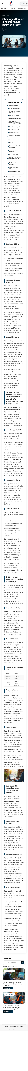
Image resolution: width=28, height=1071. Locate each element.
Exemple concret (13, 154)
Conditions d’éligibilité (14, 108)
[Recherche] (23, 3)
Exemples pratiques (14, 132)
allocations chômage (11, 199)
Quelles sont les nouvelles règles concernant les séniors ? (14, 159)
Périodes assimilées (14, 143)
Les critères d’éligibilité (15, 127)
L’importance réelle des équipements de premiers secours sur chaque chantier (12, 1007)
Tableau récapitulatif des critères (14, 146)
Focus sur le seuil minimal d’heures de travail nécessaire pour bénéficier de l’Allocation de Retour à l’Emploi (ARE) (14, 121)
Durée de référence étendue (14, 163)
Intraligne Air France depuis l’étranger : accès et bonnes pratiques (12, 983)
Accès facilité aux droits (13, 167)
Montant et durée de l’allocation (14, 112)
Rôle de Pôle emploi (14, 115)
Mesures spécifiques (14, 171)
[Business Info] (11, 3)
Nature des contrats (14, 140)
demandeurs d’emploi (12, 81)
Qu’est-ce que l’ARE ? (13, 105)
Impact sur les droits (14, 129)
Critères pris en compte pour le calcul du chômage (14, 136)
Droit (5, 29)
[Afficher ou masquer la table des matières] (20, 102)
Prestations (9, 971)
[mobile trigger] (3, 3)
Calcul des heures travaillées (13, 150)
